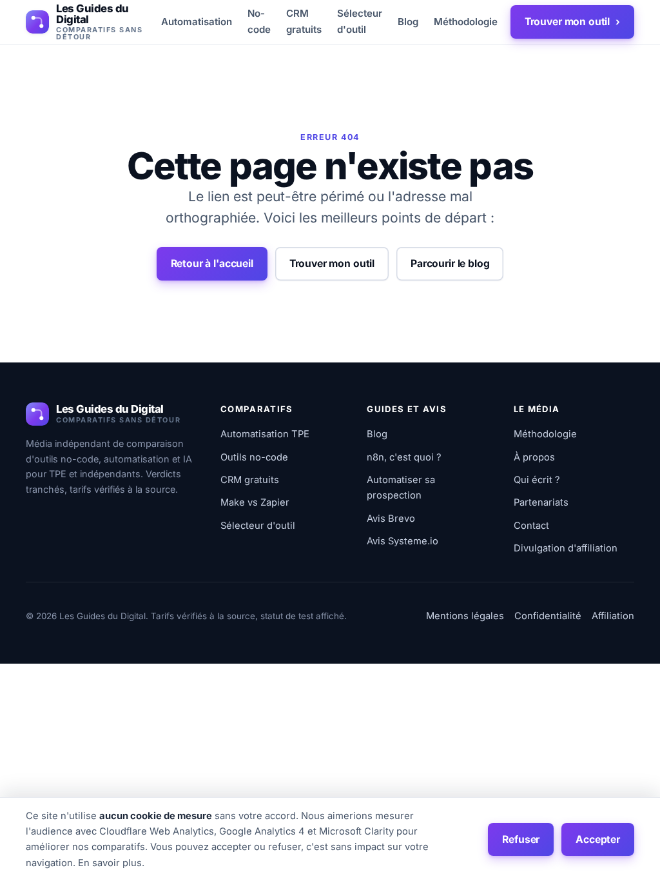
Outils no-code (254, 457)
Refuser (520, 839)
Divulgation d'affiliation (565, 548)
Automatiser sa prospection (401, 487)
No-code (259, 21)
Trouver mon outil (572, 21)
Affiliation (613, 616)
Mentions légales (465, 616)
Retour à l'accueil (212, 263)
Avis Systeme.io (402, 541)
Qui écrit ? (537, 480)
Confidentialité (547, 616)
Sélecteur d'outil (359, 21)
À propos (534, 457)
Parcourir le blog (450, 263)
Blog (408, 21)
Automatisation (196, 21)
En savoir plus (110, 863)
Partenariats (541, 502)
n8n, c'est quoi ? (404, 457)
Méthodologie (466, 21)
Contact (531, 525)
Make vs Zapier (254, 502)
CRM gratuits (304, 21)
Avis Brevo (391, 518)
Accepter (598, 839)
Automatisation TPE (264, 434)
